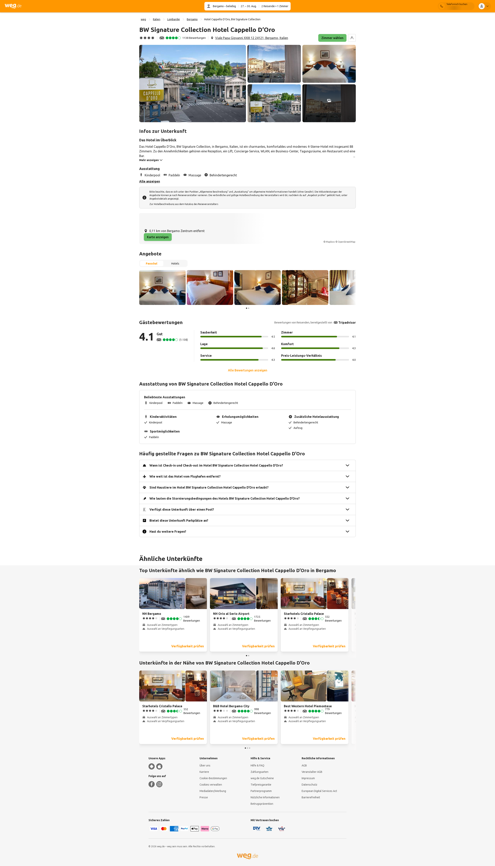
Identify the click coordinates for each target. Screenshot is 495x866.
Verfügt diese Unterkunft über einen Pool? (181, 509)
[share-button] (352, 38)
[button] (192, 83)
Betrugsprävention (262, 803)
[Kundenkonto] (484, 6)
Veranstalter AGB (312, 771)
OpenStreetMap (346, 242)
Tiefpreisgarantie (261, 784)
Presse (204, 797)
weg (143, 19)
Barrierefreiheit (311, 797)
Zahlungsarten (259, 771)
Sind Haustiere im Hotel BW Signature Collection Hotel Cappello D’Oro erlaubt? (209, 487)
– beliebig (230, 6)
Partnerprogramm (261, 791)
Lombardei (173, 19)
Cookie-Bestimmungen (213, 778)
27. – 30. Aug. (249, 6)
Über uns (205, 765)
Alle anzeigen (149, 181)
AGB (304, 765)
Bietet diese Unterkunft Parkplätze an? (178, 520)
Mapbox (330, 242)
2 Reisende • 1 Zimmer (274, 6)
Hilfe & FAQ (257, 765)
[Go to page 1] (246, 308)
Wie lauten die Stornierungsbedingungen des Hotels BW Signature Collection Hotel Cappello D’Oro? (224, 498)
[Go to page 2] (248, 308)
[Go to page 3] (249, 748)
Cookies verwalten (211, 784)
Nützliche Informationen (265, 797)
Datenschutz (309, 784)
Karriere (204, 771)
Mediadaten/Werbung (213, 791)
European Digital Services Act (319, 791)
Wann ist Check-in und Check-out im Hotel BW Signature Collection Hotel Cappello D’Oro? (216, 465)
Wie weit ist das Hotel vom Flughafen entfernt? (185, 476)
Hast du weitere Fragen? (167, 531)
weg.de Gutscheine (262, 778)
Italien (156, 19)
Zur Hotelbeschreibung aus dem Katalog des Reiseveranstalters (183, 204)
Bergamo (218, 6)
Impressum (308, 778)
